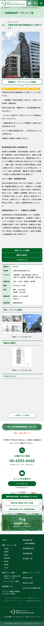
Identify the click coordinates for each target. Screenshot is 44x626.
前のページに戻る (22, 415)
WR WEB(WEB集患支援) (32, 588)
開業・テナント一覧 (9, 545)
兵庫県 (6, 552)
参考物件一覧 (27, 558)
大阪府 (6, 548)
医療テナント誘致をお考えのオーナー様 (12, 577)
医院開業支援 (27, 540)
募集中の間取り (28, 255)
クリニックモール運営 (11, 581)
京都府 (6, 555)
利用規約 (29, 601)
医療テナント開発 (8, 573)
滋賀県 (6, 565)
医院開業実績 (27, 553)
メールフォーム (25, 483)
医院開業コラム (7, 586)
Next (41, 324)
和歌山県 (7, 558)
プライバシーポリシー (17, 601)
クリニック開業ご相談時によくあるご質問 (11, 592)
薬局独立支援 (27, 578)
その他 (6, 568)
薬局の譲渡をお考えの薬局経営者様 (24, 509)
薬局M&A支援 (28, 583)
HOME (4, 540)
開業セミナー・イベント (31, 573)
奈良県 (6, 561)
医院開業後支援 (28, 548)
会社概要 (8, 617)
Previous (2, 324)
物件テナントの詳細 (28, 250)
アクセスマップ (28, 260)
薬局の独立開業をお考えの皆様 (25, 503)
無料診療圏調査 (30, 543)
